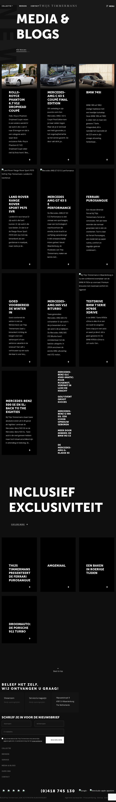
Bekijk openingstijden (12, 702)
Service (5, 760)
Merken (23, 6)
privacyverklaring (37, 741)
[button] (110, 6)
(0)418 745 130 (58, 791)
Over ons (6, 771)
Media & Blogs (9, 765)
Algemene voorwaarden (73, 798)
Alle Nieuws (21, 50)
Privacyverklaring (89, 798)
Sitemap (100, 798)
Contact (35, 6)
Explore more (18, 524)
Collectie (6, 6)
